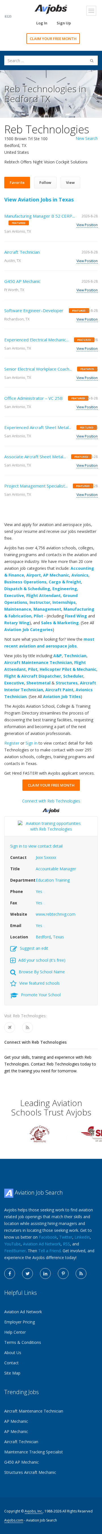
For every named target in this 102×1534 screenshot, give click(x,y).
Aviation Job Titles (62, 696)
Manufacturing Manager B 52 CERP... (39, 216)
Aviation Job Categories (28, 629)
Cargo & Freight (65, 582)
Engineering (64, 588)
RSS (66, 1244)
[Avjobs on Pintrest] (63, 1273)
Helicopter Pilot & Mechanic (68, 669)
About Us (12, 1352)
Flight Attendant (43, 595)
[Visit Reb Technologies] (9, 1027)
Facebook (48, 1237)
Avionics (79, 575)
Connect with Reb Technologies (51, 801)
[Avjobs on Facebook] (9, 1273)
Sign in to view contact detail (36, 846)
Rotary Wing (16, 622)
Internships (64, 602)
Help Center (15, 1332)
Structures (67, 683)
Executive (14, 595)
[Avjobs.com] (51, 808)
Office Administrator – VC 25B (33, 398)
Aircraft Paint (59, 689)
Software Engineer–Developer (33, 310)
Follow (45, 182)
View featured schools (39, 983)
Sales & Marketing (60, 622)
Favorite (17, 182)
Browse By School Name (42, 971)
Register (11, 743)
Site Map (12, 1373)
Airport (33, 575)
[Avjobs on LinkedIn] (45, 1273)
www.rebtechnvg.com (55, 914)
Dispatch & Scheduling (27, 588)
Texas (58, 937)
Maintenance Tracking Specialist (33, 1452)
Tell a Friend (49, 1250)
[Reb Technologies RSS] (27, 1027)
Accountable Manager (56, 868)
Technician (75, 655)
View (70, 182)
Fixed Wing (76, 616)
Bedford (43, 937)
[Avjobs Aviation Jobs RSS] (81, 1273)
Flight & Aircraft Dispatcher (32, 676)
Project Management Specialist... (35, 486)
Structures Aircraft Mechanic (30, 1472)
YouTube (12, 1244)
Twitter (65, 1237)
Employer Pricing (19, 1322)
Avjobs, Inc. (34, 1511)
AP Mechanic (56, 575)
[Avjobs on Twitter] (27, 1273)
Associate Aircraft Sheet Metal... (35, 456)
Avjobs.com (13, 1520)
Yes (39, 891)
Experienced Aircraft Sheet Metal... (37, 427)
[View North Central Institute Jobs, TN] (40, 1133)
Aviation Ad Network (42, 1244)
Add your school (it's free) (41, 960)
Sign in (31, 743)
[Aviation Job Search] (51, 9)
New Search (87, 138)
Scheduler (73, 676)
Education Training (53, 880)
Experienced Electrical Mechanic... (36, 339)
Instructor (39, 602)
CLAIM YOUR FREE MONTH (53, 38)
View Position (87, 224)
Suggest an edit (34, 948)
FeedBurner (15, 1250)
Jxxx (39, 857)
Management (47, 609)
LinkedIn (82, 1237)
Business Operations (25, 582)
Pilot (38, 616)
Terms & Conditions (22, 1342)
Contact (11, 1362)
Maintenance (17, 609)
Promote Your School (41, 994)
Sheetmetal (38, 683)
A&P (57, 655)
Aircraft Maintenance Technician (38, 662)
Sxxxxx (50, 857)
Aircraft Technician (22, 252)
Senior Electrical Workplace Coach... (38, 369)
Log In (41, 23)
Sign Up (64, 23)
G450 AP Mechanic (22, 281)
